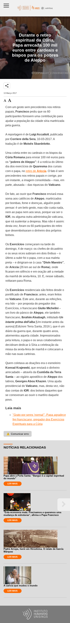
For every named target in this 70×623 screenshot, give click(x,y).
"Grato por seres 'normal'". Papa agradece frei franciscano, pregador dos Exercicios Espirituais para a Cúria (39, 419)
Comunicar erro (17, 433)
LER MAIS (12, 483)
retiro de (36, 171)
